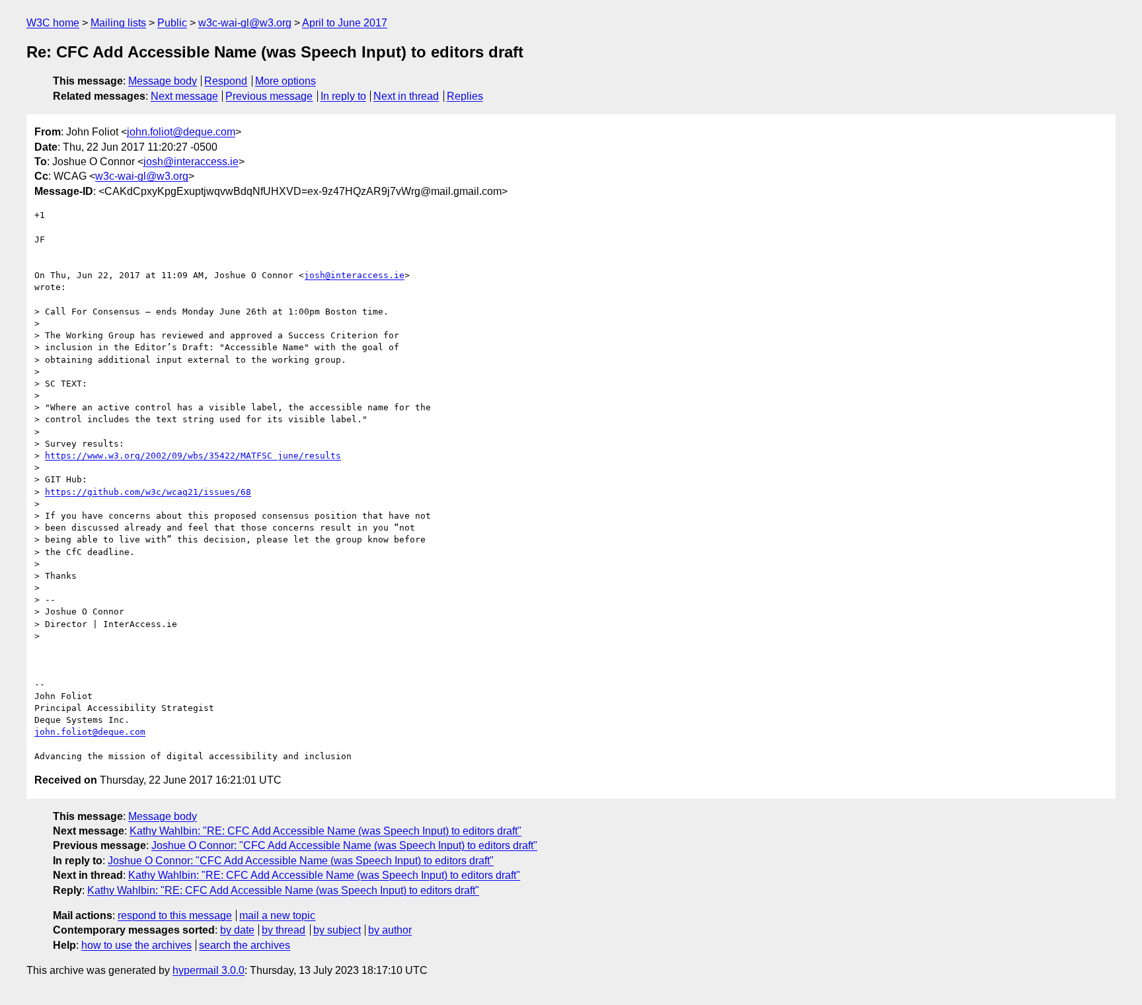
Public (172, 22)
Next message (184, 96)
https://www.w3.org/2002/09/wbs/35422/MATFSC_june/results (193, 456)
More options (285, 81)
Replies (465, 96)
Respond (225, 81)
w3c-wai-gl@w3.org (244, 22)
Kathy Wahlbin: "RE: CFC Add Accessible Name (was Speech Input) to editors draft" (325, 831)
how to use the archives (136, 945)
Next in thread (406, 96)
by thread (283, 930)
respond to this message (175, 915)
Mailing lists (118, 22)
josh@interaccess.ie (191, 161)
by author (390, 930)
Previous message (269, 96)
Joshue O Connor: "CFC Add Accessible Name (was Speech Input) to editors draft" (344, 845)
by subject (337, 930)
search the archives (244, 945)
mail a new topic (277, 915)
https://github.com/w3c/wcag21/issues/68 (148, 492)
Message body (162, 81)
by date (237, 930)
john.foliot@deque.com (181, 131)
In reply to (343, 96)
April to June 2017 (344, 22)
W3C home (52, 22)
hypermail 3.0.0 (208, 970)
